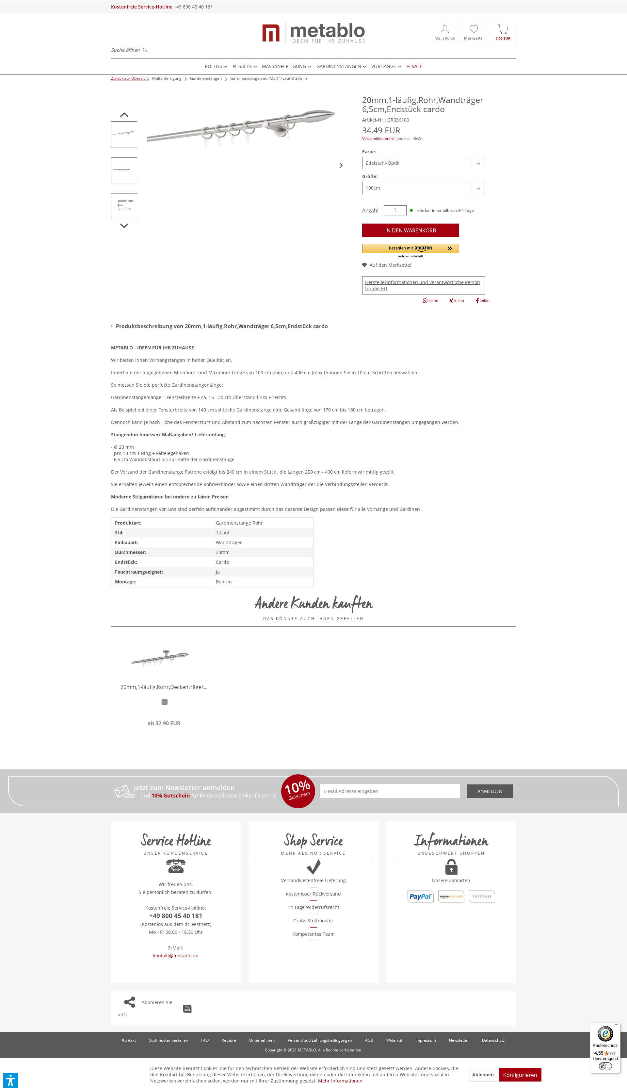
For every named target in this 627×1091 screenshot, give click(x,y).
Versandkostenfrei (378, 138)
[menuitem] (445, 33)
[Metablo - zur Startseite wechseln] (313, 33)
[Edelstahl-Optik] (165, 702)
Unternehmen (262, 1040)
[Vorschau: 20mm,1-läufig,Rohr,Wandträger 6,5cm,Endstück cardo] (124, 134)
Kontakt (129, 1040)
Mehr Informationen (340, 1081)
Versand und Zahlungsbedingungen (320, 1040)
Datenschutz (493, 1040)
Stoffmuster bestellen (168, 1040)
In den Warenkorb (410, 230)
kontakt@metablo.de (175, 955)
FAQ (205, 1040)
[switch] (605, 1066)
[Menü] (616, 1026)
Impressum (425, 1040)
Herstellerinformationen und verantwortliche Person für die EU (422, 285)
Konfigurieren (520, 1075)
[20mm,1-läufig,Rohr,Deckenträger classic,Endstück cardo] (164, 658)
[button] (410, 251)
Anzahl (370, 210)
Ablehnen (483, 1074)
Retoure (229, 1040)
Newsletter (459, 1040)
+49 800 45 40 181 (175, 916)
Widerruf (394, 1040)
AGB (369, 1040)
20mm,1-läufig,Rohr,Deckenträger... (164, 687)
